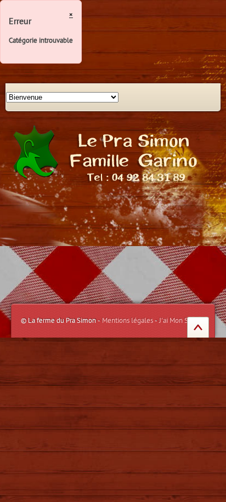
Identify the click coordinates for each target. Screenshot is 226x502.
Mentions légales (127, 320)
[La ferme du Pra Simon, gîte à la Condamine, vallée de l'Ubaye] (108, 152)
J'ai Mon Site (177, 320)
